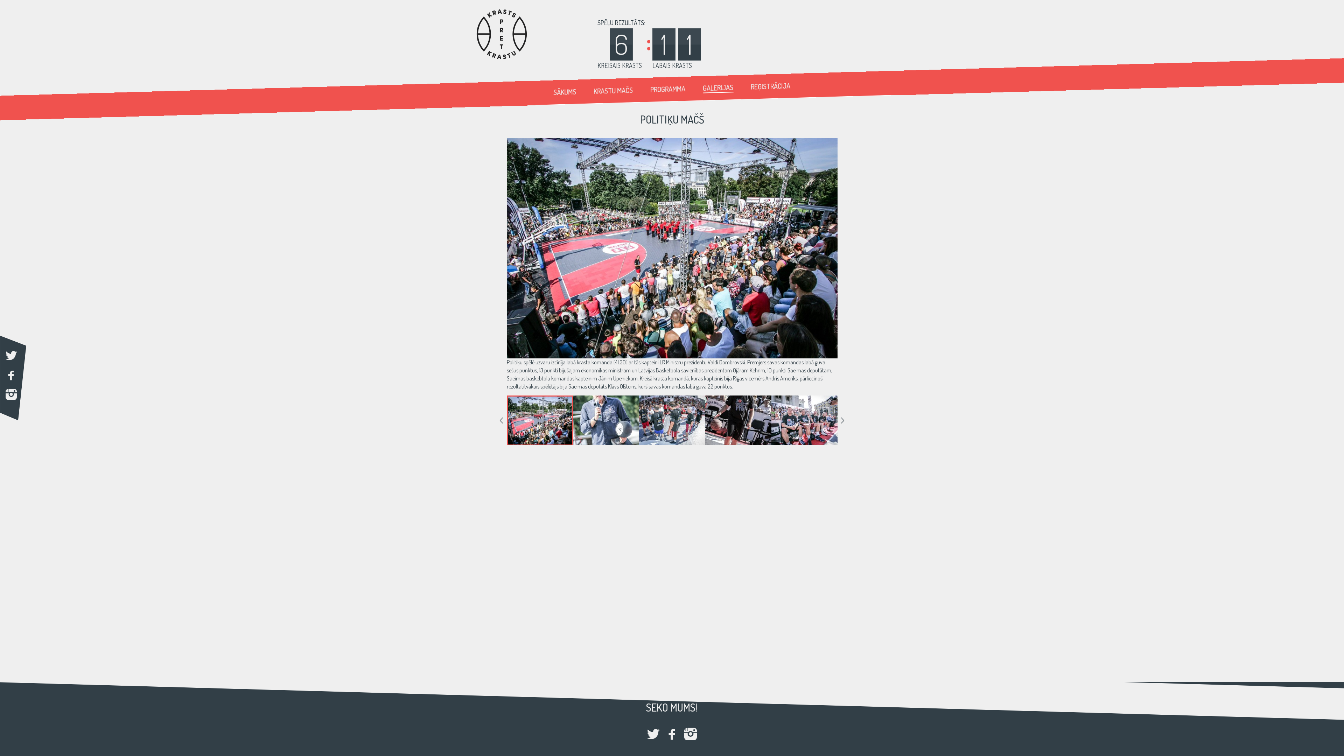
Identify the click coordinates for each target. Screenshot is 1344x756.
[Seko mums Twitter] (653, 735)
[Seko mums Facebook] (672, 735)
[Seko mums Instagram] (690, 735)
